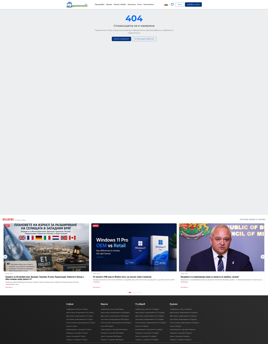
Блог (139, 4)
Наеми (109, 4)
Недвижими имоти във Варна (112, 309)
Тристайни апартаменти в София (79, 319)
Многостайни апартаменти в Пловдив (150, 322)
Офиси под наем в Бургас (179, 336)
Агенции (132, 4)
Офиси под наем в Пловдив (145, 336)
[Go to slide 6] (137, 292)
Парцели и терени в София (76, 339)
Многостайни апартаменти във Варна (116, 322)
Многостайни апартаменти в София (80, 322)
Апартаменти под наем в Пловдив (148, 329)
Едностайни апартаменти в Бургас (184, 312)
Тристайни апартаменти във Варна (115, 319)
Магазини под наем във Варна (112, 333)
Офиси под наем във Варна (111, 336)
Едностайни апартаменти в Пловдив (150, 312)
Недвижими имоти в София (77, 309)
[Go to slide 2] (130, 292)
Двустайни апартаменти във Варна (115, 316)
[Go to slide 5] (135, 292)
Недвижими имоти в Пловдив (147, 309)
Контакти (149, 4)
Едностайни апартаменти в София (80, 312)
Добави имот (193, 4)
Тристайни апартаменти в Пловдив (149, 319)
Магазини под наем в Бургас (181, 333)
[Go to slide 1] (127, 292)
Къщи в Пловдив (141, 326)
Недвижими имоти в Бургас (181, 309)
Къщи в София (71, 326)
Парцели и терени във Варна (112, 339)
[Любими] (172, 4)
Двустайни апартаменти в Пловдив (149, 316)
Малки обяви (120, 4)
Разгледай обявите (145, 39)
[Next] (263, 257)
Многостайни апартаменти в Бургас (184, 322)
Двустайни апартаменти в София (79, 316)
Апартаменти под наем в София (78, 329)
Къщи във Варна (107, 326)
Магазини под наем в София (77, 333)
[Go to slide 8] (140, 292)
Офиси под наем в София (75, 336)
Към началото (122, 39)
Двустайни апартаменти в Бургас (183, 316)
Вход (180, 4)
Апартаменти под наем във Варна (114, 329)
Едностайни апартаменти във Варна (115, 312)
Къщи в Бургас (175, 326)
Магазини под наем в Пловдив (147, 333)
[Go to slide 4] (133, 292)
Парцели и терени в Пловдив (146, 339)
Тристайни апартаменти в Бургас (183, 319)
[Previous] (5, 257)
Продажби (99, 4)
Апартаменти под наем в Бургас (182, 329)
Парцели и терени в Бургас (180, 339)
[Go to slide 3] (132, 292)
